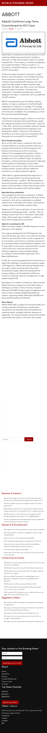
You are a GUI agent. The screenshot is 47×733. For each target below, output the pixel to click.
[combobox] (13, 439)
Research (5, 694)
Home (4, 671)
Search (29, 439)
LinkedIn (5, 721)
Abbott (11, 29)
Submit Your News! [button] (10, 702)
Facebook (5, 715)
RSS (3, 723)
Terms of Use (7, 681)
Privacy (4, 676)
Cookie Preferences (9, 679)
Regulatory (6, 696)
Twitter (4, 718)
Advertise (5, 674)
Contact (5, 684)
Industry (5, 691)
